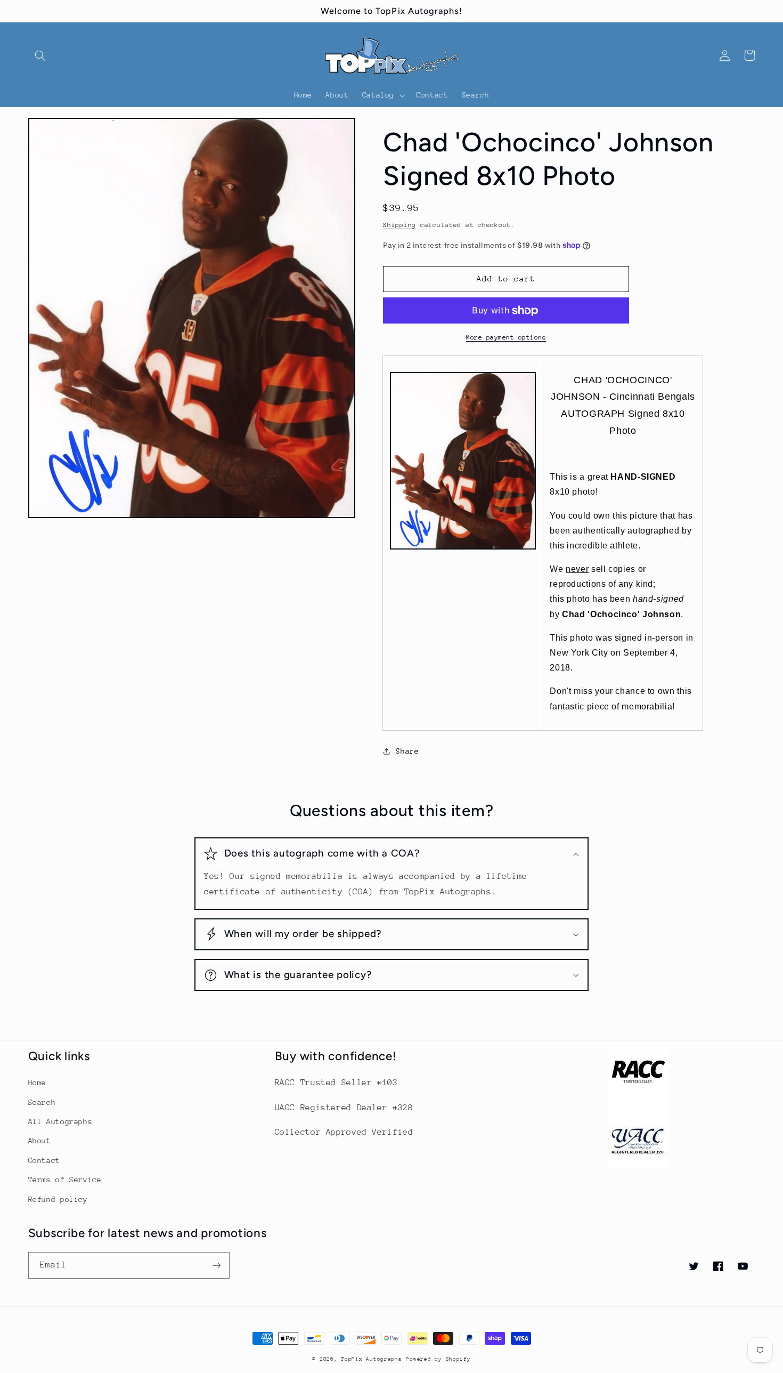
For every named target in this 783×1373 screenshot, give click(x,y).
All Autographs (60, 1121)
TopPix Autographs (371, 1359)
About (39, 1140)
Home (37, 1082)
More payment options (506, 337)
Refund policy (58, 1199)
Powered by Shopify (438, 1359)
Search (42, 1102)
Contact (44, 1160)
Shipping (399, 225)
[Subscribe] (216, 1265)
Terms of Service (65, 1179)
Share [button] (407, 751)
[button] (40, 55)
